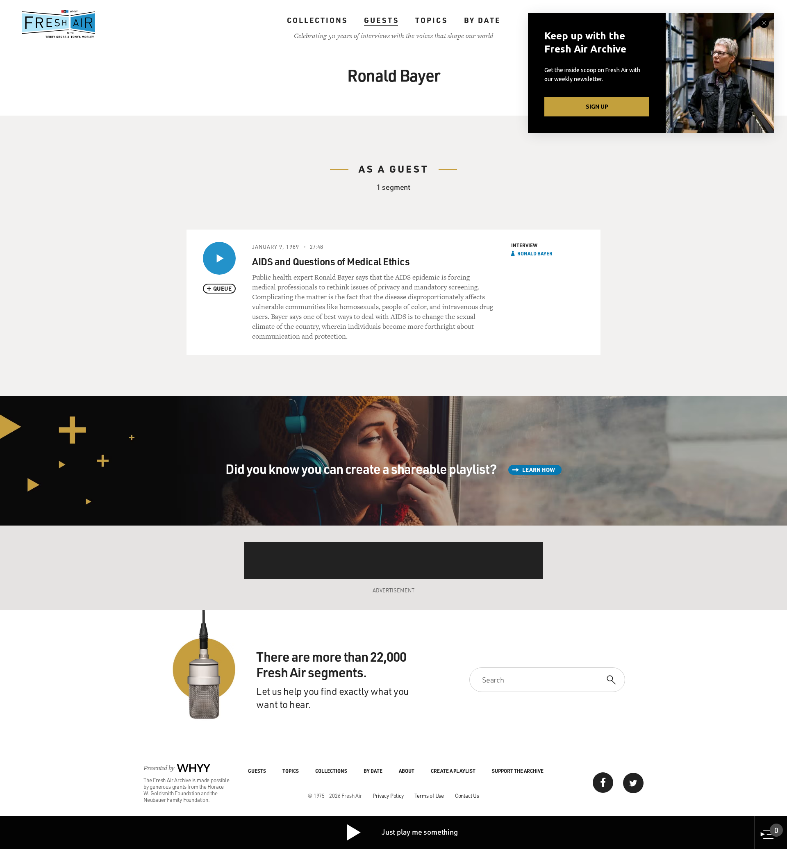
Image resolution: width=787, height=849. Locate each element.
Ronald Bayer (535, 253)
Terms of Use (429, 795)
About (406, 770)
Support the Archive (518, 770)
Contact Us (467, 795)
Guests (381, 20)
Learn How (538, 469)
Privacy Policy (388, 795)
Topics (431, 20)
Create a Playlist (453, 770)
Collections (317, 20)
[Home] (58, 24)
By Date (482, 20)
